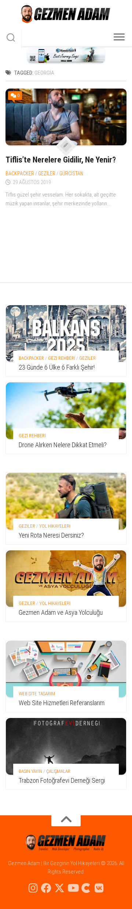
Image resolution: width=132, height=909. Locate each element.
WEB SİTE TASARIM (37, 693)
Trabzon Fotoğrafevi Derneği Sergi (62, 780)
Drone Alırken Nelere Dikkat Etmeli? (63, 445)
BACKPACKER (20, 173)
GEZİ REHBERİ (61, 358)
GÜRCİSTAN (71, 173)
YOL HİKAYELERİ (54, 526)
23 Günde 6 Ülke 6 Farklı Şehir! (57, 367)
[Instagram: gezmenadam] (33, 888)
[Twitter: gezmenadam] (59, 888)
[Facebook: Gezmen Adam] (46, 888)
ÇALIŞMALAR (58, 771)
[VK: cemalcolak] (99, 888)
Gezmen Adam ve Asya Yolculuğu (61, 612)
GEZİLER (46, 173)
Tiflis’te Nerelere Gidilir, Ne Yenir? (61, 159)
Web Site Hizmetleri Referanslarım (61, 703)
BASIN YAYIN (30, 771)
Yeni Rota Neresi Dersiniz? (51, 535)
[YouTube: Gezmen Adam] (72, 888)
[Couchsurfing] (86, 888)
